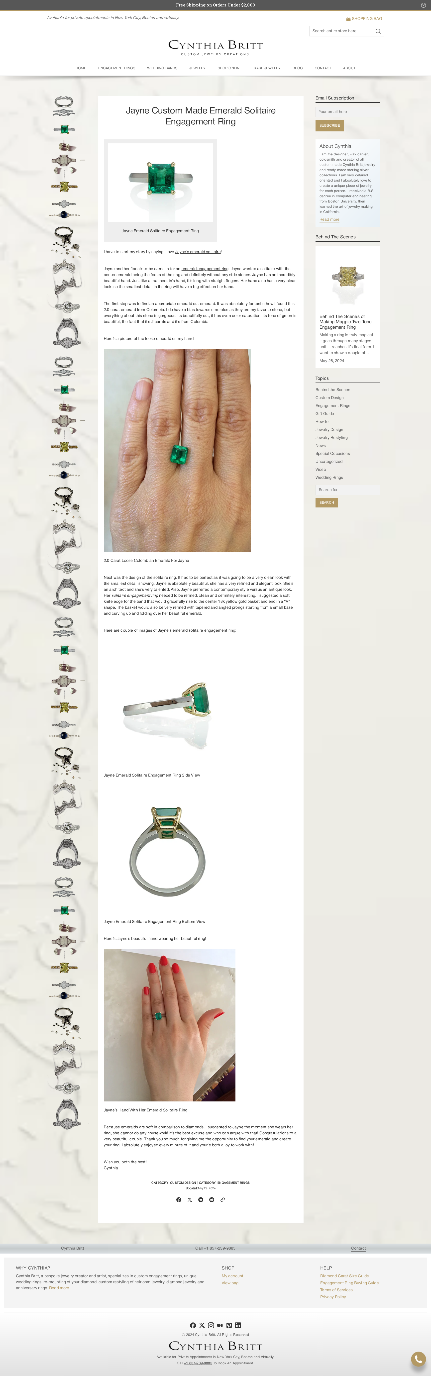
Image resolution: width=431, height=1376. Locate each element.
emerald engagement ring (205, 269)
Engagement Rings (333, 406)
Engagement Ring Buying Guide (349, 1283)
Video (321, 470)
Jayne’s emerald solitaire (198, 252)
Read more (329, 219)
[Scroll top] (425, 1370)
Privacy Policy (333, 1297)
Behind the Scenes (333, 390)
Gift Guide (325, 414)
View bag (230, 1283)
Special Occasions (333, 454)
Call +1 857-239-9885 (215, 1248)
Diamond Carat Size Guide (344, 1276)
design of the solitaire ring (152, 578)
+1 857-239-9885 (198, 1363)
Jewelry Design (329, 430)
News (321, 446)
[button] (365, 19)
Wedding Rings (329, 478)
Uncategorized (329, 462)
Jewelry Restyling (332, 438)
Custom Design (330, 398)
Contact (358, 1248)
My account (232, 1276)
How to (322, 422)
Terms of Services (336, 1290)
